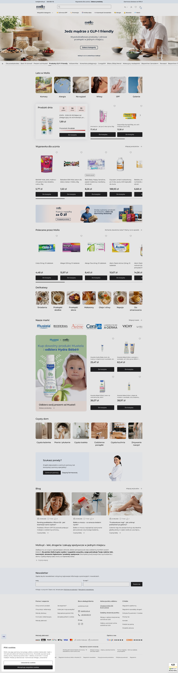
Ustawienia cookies (28, 663)
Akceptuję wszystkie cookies (28, 667)
